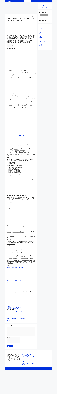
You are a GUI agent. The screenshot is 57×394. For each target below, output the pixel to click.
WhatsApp (40, 45)
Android (40, 25)
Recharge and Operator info (43, 44)
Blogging (40, 28)
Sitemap (37, 367)
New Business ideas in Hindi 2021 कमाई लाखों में (13, 316)
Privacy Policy (28, 367)
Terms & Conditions (32, 367)
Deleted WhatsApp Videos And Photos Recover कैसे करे (15, 267)
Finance (40, 33)
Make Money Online (12, 16)
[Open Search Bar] (49, 1)
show (11, 45)
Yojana (40, 46)
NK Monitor (9, 1)
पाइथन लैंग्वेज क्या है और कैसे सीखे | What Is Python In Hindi (14, 307)
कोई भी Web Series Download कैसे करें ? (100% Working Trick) (15, 280)
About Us (20, 367)
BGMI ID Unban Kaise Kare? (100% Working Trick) (14, 311)
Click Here (21, 135)
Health (40, 36)
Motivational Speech (42, 41)
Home (7, 16)
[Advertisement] (21, 8)
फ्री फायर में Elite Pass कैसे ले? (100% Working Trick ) (14, 320)
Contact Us (23, 367)
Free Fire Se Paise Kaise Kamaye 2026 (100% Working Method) (16, 318)
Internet (40, 37)
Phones (40, 42)
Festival (40, 32)
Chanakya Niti (41, 29)
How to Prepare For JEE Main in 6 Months (13, 308)
